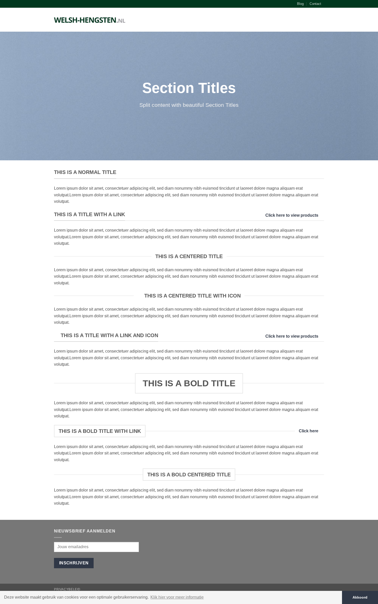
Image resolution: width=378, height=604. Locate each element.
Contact (315, 4)
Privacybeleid (67, 589)
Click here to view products (291, 215)
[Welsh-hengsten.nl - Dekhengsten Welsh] (90, 20)
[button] (321, 20)
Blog (300, 4)
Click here (308, 431)
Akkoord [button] (360, 597)
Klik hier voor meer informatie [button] (177, 597)
